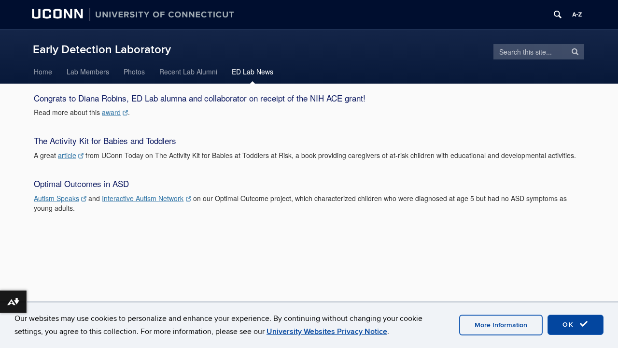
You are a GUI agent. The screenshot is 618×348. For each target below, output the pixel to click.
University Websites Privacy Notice (327, 331)
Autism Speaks (56, 198)
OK (569, 324)
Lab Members (88, 71)
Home (43, 71)
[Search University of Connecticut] (557, 14)
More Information (501, 325)
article (67, 155)
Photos (134, 71)
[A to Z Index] (577, 14)
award (111, 112)
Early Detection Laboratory (102, 50)
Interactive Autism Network (142, 198)
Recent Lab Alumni (188, 71)
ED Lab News (252, 71)
